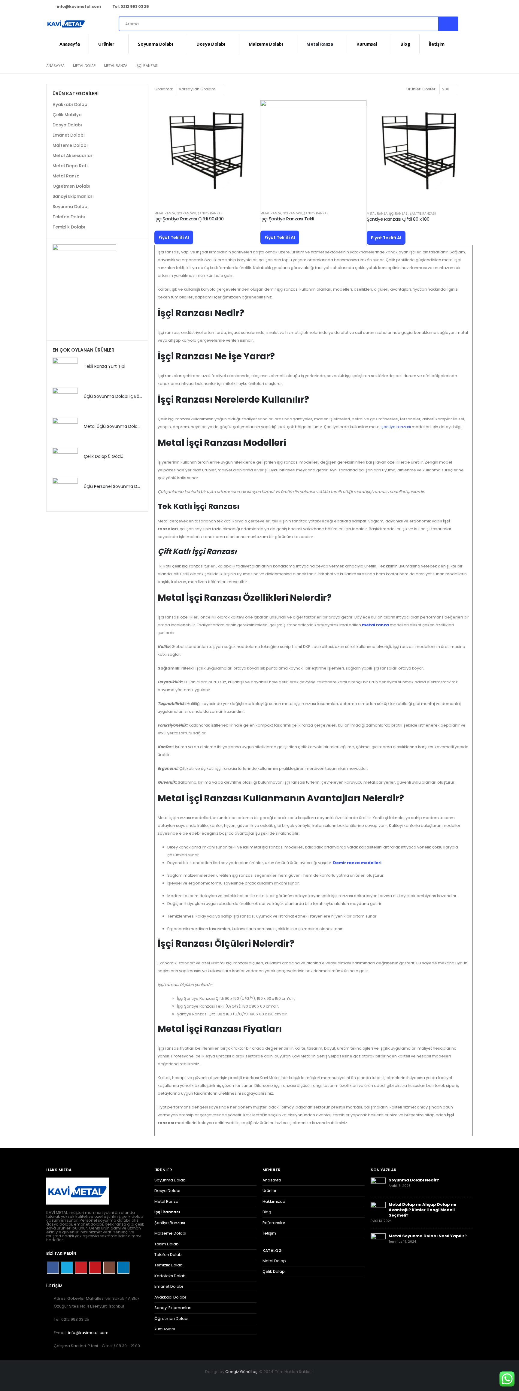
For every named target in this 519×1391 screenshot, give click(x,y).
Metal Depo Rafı (70, 166)
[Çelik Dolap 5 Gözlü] (65, 460)
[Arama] (448, 24)
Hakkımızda (274, 1201)
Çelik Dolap (274, 1271)
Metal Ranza (319, 44)
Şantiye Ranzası (210, 213)
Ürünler (106, 44)
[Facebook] (418, 7)
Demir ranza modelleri (357, 863)
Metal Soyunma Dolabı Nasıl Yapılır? (428, 1236)
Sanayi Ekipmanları (73, 196)
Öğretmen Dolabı (71, 186)
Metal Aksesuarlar (73, 156)
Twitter (67, 1268)
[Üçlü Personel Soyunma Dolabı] (65, 490)
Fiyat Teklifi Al (174, 237)
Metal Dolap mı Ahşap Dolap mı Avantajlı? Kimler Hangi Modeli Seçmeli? (422, 1210)
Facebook (53, 1268)
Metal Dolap (274, 1261)
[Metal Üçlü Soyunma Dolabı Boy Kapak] (65, 430)
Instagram (109, 1268)
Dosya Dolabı (210, 44)
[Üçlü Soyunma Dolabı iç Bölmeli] (65, 400)
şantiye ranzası (396, 427)
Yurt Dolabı (164, 1329)
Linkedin (123, 1268)
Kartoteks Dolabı (170, 1276)
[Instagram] (458, 7)
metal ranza (375, 625)
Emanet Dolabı (69, 135)
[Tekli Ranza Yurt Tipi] (65, 370)
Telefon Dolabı (69, 217)
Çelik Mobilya (67, 115)
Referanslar (274, 1223)
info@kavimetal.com (79, 6)
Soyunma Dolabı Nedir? (414, 1180)
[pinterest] (438, 7)
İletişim (437, 44)
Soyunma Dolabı (155, 44)
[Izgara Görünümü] (463, 89)
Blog (405, 44)
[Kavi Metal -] (66, 24)
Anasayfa (69, 44)
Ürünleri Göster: (421, 89)
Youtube (95, 1268)
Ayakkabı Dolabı (71, 104)
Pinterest (81, 1268)
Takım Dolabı (167, 1244)
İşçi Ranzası (186, 213)
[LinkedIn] (468, 7)
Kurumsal (367, 44)
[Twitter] (428, 7)
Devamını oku (250, 110)
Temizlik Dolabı (69, 227)
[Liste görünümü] (470, 89)
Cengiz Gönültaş (241, 1371)
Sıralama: (163, 89)
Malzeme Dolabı (266, 44)
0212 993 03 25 (134, 6)
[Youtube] (448, 7)
